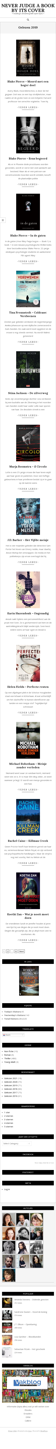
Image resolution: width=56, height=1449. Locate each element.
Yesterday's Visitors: (15, 1015)
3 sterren (8, 1119)
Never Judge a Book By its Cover (28, 7)
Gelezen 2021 (10, 1078)
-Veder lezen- (28, 107)
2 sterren (8, 1116)
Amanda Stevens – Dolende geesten (31, 1299)
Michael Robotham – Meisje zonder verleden (28, 765)
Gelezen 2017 (10, 1092)
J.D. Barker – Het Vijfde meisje (28, 540)
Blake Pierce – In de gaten (28, 235)
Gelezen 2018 (10, 1089)
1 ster (7, 1112)
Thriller (7, 1058)
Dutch (7, 1035)
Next (21, 951)
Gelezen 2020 (10, 1081)
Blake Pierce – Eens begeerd (28, 158)
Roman (7, 1054)
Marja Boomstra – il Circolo (28, 466)
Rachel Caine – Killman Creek (28, 840)
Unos (30, 1431)
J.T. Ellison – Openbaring (25, 1324)
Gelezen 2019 (10, 1085)
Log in (7, 1189)
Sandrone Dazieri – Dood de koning (30, 1312)
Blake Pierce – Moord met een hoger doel (28, 83)
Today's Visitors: (12, 1011)
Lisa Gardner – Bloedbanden (27, 1336)
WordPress (44, 1431)
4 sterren (8, 1123)
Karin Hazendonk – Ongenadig (28, 613)
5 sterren (8, 1126)
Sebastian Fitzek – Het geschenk (29, 1349)
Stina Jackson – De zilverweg (28, 393)
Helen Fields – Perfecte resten (28, 686)
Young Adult (9, 1062)
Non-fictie (8, 1051)
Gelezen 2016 (10, 1096)
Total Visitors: (11, 1018)
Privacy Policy (12, 1431)
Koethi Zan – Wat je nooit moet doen (28, 916)
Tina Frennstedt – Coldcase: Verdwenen (28, 314)
